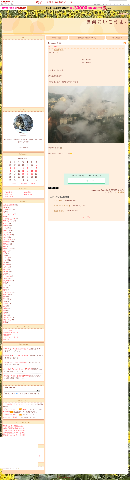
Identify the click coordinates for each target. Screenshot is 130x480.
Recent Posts (23, 327)
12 (23, 171)
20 (27, 174)
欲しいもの (7, 281)
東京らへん (7, 320)
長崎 (4, 310)
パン (4, 262)
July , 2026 (8, 194)
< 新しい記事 (57, 38)
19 (23, 174)
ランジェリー (7, 292)
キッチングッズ (8, 214)
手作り (5, 299)
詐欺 (4, 283)
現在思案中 (7, 335)
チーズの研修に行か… (11, 404)
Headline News (23, 422)
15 (36, 171)
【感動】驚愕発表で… (11, 414)
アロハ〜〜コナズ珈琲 (62, 206)
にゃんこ (6, 223)
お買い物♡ (7, 242)
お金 (4, 255)
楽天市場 (126, 4)
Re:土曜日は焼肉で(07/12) (21, 349)
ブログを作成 (116, 4)
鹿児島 (5, 304)
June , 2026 (9, 197)
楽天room (6, 244)
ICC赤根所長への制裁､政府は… (14, 426)
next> (33, 183)
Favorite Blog (23, 400)
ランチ (5, 271)
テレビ (5, 260)
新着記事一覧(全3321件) (87, 38)
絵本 (4, 216)
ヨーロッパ (7, 317)
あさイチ (6, 278)
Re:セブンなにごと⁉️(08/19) (22, 369)
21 (32, 174)
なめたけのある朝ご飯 (11, 333)
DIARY (10, 16)
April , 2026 (28, 194)
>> (99, 4)
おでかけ (6, 230)
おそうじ (6, 251)
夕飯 (4, 274)
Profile (23, 110)
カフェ (5, 315)
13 (27, 171)
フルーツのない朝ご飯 (11, 337)
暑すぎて (6, 339)
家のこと (6, 294)
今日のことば (7, 248)
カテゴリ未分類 (8, 205)
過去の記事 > (117, 38)
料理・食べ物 (8, 4)
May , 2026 (27, 192)
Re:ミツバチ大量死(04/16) (21, 355)
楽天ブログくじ (8, 221)
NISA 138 (6, 412)
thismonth (24, 183)
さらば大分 (58, 201)
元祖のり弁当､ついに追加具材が (14, 430)
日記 (4, 207)
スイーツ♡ (7, 209)
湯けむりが (52, 47)
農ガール (6, 226)
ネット (5, 269)
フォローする (23, 147)
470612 (122, 14)
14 (32, 171)
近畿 (4, 322)
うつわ (5, 232)
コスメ (5, 237)
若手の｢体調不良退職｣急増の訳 (14, 428)
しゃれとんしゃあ (9, 219)
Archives (23, 188)
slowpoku (6, 349)
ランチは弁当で (8, 330)
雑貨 (4, 290)
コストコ (6, 267)
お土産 (5, 308)
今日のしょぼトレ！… (11, 409)
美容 (4, 253)
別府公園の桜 (59, 211)
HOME (4, 16)
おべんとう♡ (7, 239)
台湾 (4, 301)
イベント (6, 258)
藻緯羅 (5, 362)
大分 (4, 306)
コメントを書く (118, 192)
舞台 (4, 297)
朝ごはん (6, 265)
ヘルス (5, 228)
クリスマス (7, 276)
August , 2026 (9, 192)
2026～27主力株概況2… (11, 417)
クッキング (7, 235)
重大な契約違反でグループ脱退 (14, 433)
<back (14, 183)
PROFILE (18, 16)
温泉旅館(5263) (59, 50)
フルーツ (6, 285)
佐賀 (4, 313)
